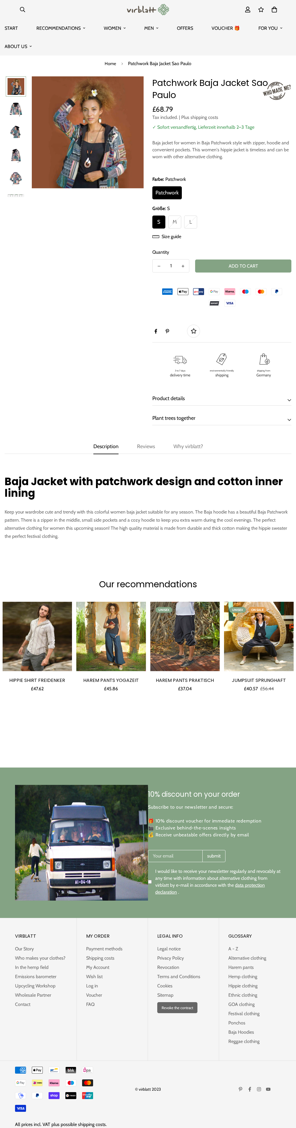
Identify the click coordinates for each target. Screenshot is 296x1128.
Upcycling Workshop (35, 986)
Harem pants (241, 967)
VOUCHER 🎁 (226, 28)
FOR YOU (268, 28)
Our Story (24, 949)
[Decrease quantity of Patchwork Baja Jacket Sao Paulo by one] (159, 266)
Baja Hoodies (241, 1032)
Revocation (168, 967)
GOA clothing (241, 1004)
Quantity (160, 252)
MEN (149, 28)
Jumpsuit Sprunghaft (259, 680)
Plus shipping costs (199, 117)
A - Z (233, 949)
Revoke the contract (177, 1007)
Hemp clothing (242, 976)
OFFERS (185, 28)
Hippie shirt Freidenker (37, 680)
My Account (97, 967)
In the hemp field (32, 967)
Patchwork (167, 192)
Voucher (94, 995)
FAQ (90, 1004)
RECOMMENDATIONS (58, 28)
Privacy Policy (170, 958)
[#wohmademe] (276, 90)
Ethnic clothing (242, 995)
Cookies (165, 986)
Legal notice (169, 949)
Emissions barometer (35, 976)
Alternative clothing (247, 958)
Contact (22, 1004)
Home (110, 63)
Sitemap (165, 995)
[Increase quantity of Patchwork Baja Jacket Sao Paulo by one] (183, 266)
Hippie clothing (243, 986)
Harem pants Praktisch (185, 680)
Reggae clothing (244, 1041)
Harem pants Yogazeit (111, 680)
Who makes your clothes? (40, 958)
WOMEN (112, 28)
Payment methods (104, 949)
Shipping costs (100, 958)
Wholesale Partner (33, 995)
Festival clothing (244, 1013)
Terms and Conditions (178, 976)
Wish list (94, 976)
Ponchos (236, 1023)
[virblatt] (148, 9)
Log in (92, 986)
